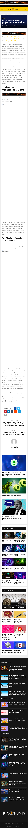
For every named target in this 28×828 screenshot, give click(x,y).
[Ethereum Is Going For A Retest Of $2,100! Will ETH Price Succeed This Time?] (20, 645)
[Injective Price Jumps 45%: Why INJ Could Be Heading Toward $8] (20, 535)
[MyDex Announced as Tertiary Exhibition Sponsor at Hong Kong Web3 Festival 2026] (4, 677)
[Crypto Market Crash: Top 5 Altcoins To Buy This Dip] (8, 614)
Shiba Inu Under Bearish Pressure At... (19, 636)
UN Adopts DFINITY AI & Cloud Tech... (8, 541)
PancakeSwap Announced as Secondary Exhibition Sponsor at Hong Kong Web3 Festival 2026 (17, 693)
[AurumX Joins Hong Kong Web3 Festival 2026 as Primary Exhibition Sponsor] (4, 685)
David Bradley (6, 25)
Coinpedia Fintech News (12, 40)
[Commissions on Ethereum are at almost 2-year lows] (4, 791)
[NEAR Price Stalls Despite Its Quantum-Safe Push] (8, 548)
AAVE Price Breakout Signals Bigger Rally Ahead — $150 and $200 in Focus (17, 764)
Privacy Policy (16, 826)
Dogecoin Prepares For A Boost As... (18, 621)
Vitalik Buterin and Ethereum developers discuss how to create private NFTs (17, 783)
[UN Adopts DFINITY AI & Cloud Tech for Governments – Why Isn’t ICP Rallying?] (8, 535)
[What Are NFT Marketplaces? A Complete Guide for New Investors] (4, 728)
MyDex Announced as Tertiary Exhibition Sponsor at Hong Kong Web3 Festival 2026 (17, 677)
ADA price (6, 56)
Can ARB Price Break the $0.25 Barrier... (7, 567)
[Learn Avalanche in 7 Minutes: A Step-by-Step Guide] (4, 712)
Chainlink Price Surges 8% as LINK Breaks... (19, 582)
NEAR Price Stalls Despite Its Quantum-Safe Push (7, 554)
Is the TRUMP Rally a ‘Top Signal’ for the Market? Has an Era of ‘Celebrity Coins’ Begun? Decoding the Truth (12, 518)
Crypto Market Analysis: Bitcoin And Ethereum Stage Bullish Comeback (14, 606)
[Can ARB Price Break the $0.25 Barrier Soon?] (8, 562)
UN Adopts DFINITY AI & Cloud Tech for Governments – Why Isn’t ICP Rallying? (17, 739)
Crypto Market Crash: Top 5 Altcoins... (6, 621)
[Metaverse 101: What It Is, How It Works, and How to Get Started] (4, 720)
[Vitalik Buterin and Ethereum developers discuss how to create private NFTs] (4, 783)
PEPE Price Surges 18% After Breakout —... (19, 568)
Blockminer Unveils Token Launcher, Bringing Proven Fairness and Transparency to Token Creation (14, 424)
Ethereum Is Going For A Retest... (19, 651)
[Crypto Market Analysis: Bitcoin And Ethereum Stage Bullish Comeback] (14, 601)
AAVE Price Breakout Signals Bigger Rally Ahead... (19, 554)
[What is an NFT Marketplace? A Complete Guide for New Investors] (4, 704)
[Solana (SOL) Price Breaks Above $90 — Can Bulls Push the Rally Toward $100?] (8, 575)
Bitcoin (4, 18)
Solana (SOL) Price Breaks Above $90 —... (8, 581)
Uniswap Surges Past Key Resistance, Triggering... (7, 637)
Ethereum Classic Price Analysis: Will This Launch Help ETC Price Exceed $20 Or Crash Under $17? (13, 474)
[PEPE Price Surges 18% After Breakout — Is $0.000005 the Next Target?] (20, 562)
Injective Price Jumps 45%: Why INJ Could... (20, 541)
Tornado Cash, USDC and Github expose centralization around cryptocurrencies (17, 799)
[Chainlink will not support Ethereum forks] (4, 775)
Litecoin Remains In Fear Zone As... (7, 651)
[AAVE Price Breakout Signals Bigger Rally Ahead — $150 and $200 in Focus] (20, 548)
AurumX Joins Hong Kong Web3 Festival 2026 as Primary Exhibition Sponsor (18, 685)
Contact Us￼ (9, 826)
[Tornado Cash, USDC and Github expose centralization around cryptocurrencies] (4, 799)
